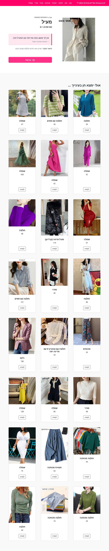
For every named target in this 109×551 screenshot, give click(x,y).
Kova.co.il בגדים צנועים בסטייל (91, 2)
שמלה (30, 3)
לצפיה (87, 130)
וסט (66, 3)
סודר (36, 3)
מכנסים (47, 3)
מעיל (41, 3)
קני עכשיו (30, 60)
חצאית (54, 3)
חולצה (60, 3)
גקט (70, 3)
